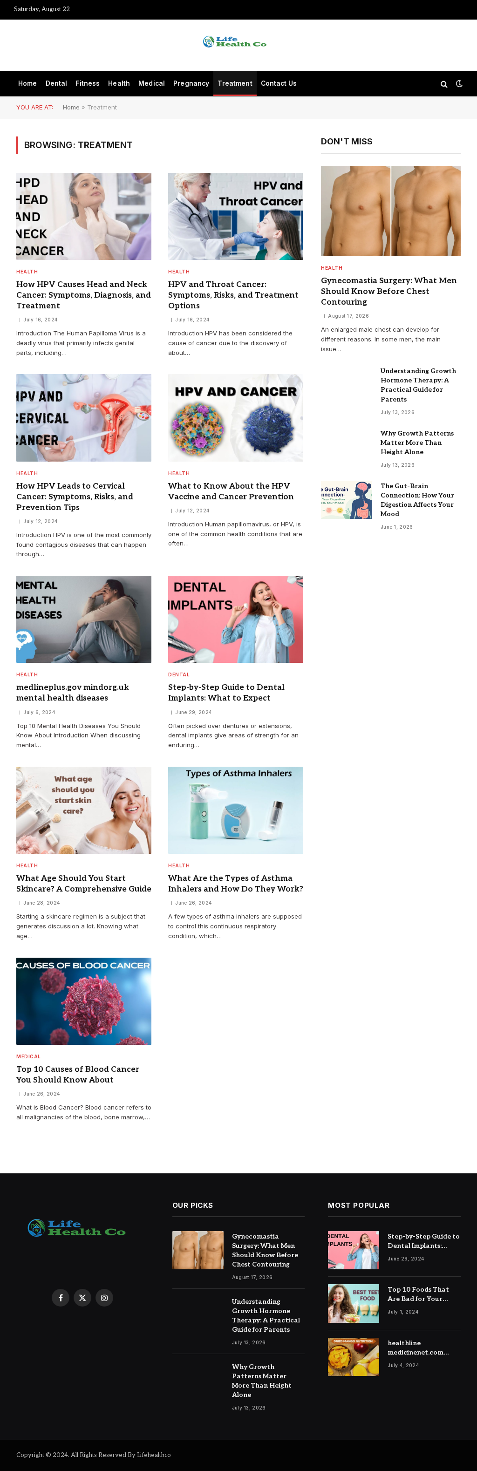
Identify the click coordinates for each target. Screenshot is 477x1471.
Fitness (87, 83)
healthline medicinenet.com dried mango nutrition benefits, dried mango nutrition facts (424, 1348)
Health (119, 83)
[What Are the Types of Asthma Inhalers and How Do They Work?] (235, 810)
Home (27, 83)
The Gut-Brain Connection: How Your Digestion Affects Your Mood (417, 500)
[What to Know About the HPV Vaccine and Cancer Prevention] (235, 417)
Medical (151, 83)
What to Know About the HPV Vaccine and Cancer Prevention (231, 492)
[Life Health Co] (238, 45)
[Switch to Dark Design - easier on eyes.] (458, 84)
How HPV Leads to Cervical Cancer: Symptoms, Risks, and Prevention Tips (74, 497)
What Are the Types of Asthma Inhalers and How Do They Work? (235, 884)
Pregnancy (191, 83)
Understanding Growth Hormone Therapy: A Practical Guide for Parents (418, 385)
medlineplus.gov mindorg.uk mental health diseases (72, 693)
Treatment (235, 83)
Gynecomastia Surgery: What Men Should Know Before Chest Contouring (389, 291)
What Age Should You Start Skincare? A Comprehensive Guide (83, 884)
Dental (57, 83)
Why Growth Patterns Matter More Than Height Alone (417, 442)
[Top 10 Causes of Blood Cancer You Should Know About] (83, 1001)
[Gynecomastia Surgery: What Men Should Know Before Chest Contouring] (391, 211)
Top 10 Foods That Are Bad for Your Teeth (418, 1295)
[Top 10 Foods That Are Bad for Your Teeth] (353, 1303)
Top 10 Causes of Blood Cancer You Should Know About (77, 1075)
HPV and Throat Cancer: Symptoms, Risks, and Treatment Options (233, 295)
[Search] (444, 83)
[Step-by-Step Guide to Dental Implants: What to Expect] (235, 619)
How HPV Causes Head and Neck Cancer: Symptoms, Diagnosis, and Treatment (83, 295)
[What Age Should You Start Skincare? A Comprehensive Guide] (83, 810)
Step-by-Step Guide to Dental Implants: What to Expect (226, 693)
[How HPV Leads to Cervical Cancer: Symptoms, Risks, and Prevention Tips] (83, 417)
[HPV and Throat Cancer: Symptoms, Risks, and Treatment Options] (235, 216)
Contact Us (279, 83)
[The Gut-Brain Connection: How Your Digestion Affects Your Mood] (346, 500)
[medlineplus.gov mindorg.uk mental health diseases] (83, 619)
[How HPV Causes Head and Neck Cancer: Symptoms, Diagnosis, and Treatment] (83, 216)
